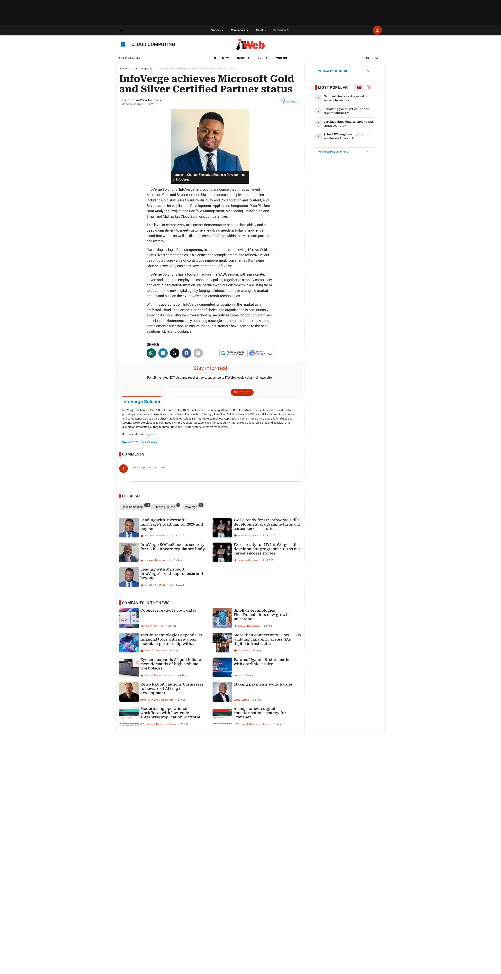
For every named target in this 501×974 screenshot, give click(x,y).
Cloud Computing (142, 68)
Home (123, 68)
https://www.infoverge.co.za (139, 441)
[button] (121, 30)
